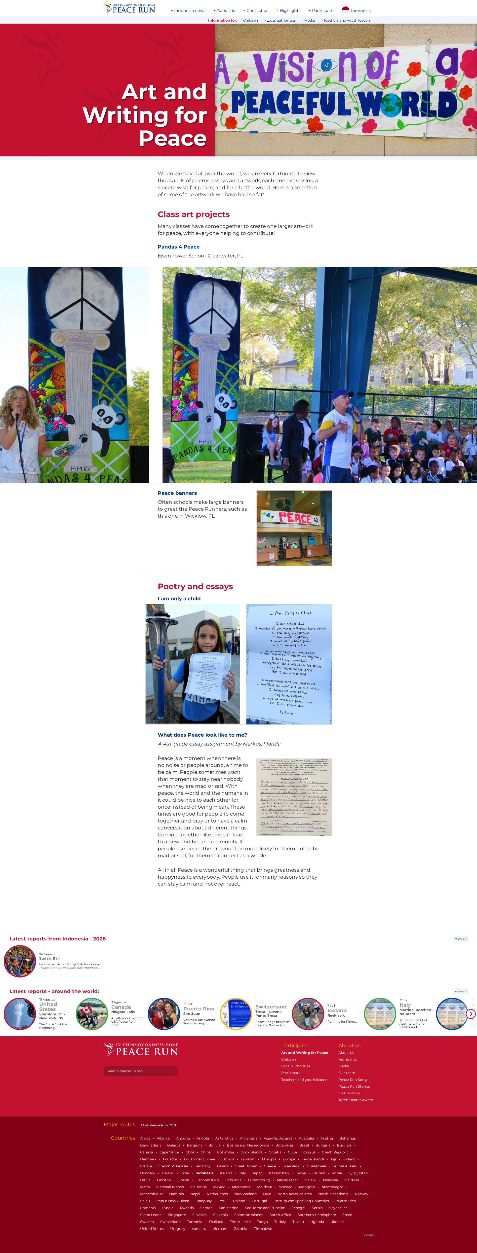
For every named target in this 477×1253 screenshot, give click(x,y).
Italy (242, 1173)
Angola (203, 1138)
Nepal (195, 1194)
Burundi (344, 1145)
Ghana (223, 1166)
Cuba (293, 1152)
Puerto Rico (346, 1201)
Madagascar (288, 1180)
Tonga (263, 1221)
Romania (148, 1208)
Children (250, 20)
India (185, 1173)
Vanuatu (199, 1228)
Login (369, 1235)
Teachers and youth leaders (347, 20)
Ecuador (170, 1159)
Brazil (304, 1145)
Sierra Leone (151, 1215)
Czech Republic (336, 1152)
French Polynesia (173, 1166)
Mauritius (199, 1187)
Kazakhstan (279, 1173)
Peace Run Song (352, 1079)
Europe (289, 1159)
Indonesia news (189, 10)
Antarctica (225, 1138)
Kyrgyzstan (358, 1173)
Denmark (149, 1159)
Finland (350, 1159)
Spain (347, 1215)
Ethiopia (269, 1159)
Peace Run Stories (354, 1086)
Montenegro (333, 1187)
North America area (295, 1194)
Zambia (241, 1228)
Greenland (291, 1166)
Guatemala (317, 1166)
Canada (147, 1152)
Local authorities (281, 20)
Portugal (260, 1201)
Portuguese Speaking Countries (302, 1201)
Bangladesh (151, 1145)
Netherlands (218, 1194)
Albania (164, 1138)
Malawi (311, 1180)
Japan (258, 1173)
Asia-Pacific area (278, 1138)
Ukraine (337, 1221)
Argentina (249, 1138)
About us (226, 10)
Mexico (219, 1187)
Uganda (317, 1221)
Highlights (290, 10)
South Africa (281, 1215)
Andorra (183, 1138)
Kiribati (319, 1173)
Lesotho (164, 1180)
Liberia (183, 1180)
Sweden (147, 1221)
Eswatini (248, 1159)
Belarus (174, 1145)
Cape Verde (169, 1152)
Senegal (298, 1208)
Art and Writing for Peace (304, 1052)
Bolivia (214, 1145)
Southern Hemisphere (317, 1215)
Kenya (301, 1173)
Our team (346, 1073)
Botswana (285, 1145)
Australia (307, 1138)
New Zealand (246, 1194)
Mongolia (307, 1187)
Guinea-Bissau (345, 1166)
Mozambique (152, 1194)
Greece (270, 1166)
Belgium (195, 1145)
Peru (223, 1201)
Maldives (352, 1180)
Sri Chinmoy (349, 1093)
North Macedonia (333, 1194)
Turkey (280, 1221)
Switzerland (171, 1221)
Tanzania (195, 1221)
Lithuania (233, 1180)
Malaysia (331, 1180)
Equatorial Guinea (200, 1159)
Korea (337, 1173)
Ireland (226, 1173)
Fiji (334, 1159)
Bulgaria (323, 1145)
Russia (168, 1208)
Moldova (265, 1187)
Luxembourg (259, 1180)
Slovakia (200, 1215)
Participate (323, 10)
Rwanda (187, 1208)
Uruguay (178, 1228)
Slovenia (221, 1215)
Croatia (275, 1152)
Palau (145, 1201)
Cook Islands (251, 1152)
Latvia (146, 1180)
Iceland (168, 1173)
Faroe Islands (313, 1159)
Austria (327, 1138)
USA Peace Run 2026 (158, 1125)
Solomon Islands (249, 1215)
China (206, 1152)
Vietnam (221, 1228)
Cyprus (310, 1152)
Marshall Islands (170, 1187)
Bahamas (348, 1138)
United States (152, 1228)
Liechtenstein (208, 1180)
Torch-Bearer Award (355, 1100)
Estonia (228, 1159)
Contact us (257, 10)
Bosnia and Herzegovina (248, 1145)
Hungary (148, 1173)
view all (460, 938)
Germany (203, 1166)
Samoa (206, 1208)
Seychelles (338, 1208)
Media (309, 20)
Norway (362, 1194)
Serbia (318, 1208)
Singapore (177, 1215)
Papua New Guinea (173, 1201)
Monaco (285, 1187)
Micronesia (242, 1187)
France (146, 1166)
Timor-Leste (241, 1221)
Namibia (177, 1194)
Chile (190, 1152)
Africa (145, 1138)
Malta (145, 1187)
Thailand (216, 1221)
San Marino (229, 1208)
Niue (267, 1194)
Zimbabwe (263, 1228)
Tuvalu (298, 1221)
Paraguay (204, 1201)
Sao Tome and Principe (265, 1208)
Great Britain (246, 1166)
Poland (239, 1201)
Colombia (226, 1152)
